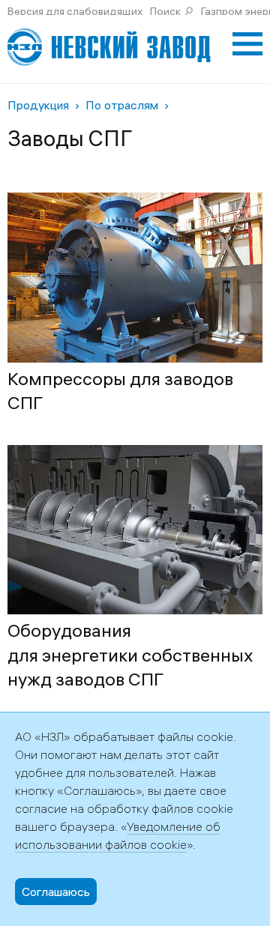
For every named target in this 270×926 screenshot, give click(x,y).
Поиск (165, 11)
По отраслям (122, 104)
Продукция (38, 104)
